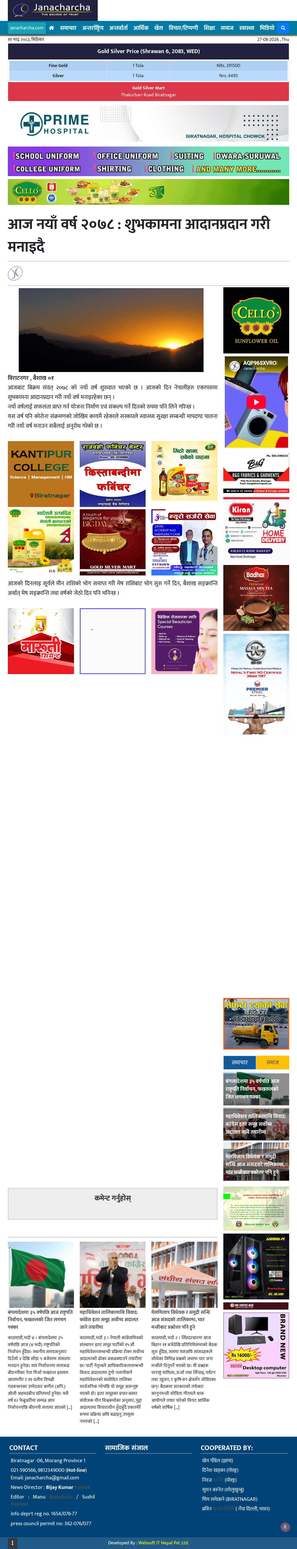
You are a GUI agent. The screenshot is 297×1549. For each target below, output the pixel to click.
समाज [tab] (273, 1063)
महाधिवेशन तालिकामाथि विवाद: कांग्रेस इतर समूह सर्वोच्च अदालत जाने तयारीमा (256, 1124)
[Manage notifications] (285, 1527)
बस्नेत (218, 1480)
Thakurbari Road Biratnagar (148, 92)
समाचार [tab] (240, 1063)
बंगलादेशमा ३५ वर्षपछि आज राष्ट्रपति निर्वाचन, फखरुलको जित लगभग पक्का (252, 1089)
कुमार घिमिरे (223, 1509)
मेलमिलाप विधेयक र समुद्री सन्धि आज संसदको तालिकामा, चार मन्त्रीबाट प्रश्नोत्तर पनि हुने (255, 1165)
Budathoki (61, 1497)
